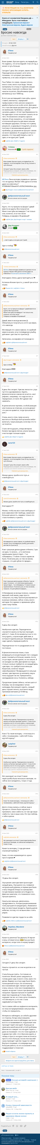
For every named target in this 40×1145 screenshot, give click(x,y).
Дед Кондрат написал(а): (11, 360)
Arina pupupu (10, 1082)
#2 (37, 154)
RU (17, 1135)
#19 (37, 934)
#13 (37, 621)
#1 (37, 58)
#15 (37, 751)
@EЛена (5, 179)
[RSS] (37, 1140)
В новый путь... (12, 1097)
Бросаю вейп (11, 1088)
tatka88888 (9, 1107)
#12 (37, 574)
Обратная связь (6, 1138)
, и (20, 190)
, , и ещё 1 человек (19, 219)
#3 (37, 203)
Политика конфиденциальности (11, 1140)
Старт (16, 1082)
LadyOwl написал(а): (9, 837)
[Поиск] (37, 2)
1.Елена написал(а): (9, 267)
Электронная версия (11, 25)
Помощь (27, 1140)
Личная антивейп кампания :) (24, 1080)
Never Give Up (10, 1090)
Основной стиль (8, 1135)
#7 (37, 356)
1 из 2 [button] (13, 39)
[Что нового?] (33, 2)
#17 (37, 833)
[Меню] (2, 2)
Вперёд (20, 39)
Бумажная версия (21, 23)
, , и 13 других (15, 141)
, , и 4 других (13, 437)
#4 (37, 233)
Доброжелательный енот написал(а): (15, 306)
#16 (37, 794)
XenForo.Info (14, 1143)
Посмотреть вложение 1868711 (21, 273)
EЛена (4, 35)
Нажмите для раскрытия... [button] (20, 175)
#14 (37, 709)
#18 (37, 875)
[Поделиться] (35, 58)
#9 (37, 450)
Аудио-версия (27, 25)
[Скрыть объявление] (37, 8)
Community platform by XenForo (17, 1141)
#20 (37, 959)
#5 (37, 263)
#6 (37, 302)
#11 (37, 534)
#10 (37, 494)
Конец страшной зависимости (19, 1105)
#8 (37, 386)
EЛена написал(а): (9, 158)
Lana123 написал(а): (9, 498)
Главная (33, 1140)
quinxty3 (8, 1099)
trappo (8, 1118)
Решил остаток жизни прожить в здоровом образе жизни (20, 1114)
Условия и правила (19, 1138)
